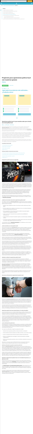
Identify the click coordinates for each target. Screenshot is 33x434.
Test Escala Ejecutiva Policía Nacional (7, 145)
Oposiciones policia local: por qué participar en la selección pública (11, 15)
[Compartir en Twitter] (3, 88)
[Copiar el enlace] (7, 88)
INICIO (2, 5)
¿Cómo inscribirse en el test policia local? (8, 12)
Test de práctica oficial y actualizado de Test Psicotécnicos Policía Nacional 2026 (13, 154)
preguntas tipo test (6, 365)
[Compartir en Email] (4, 88)
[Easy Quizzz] (16, 3)
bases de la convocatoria (7, 197)
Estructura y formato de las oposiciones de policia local (9, 14)
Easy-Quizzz (14, 361)
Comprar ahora (11, 85)
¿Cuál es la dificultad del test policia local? (9, 16)
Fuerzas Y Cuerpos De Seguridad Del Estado (9, 5)
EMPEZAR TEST (5, 85)
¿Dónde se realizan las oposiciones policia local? (8, 13)
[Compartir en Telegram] (8, 88)
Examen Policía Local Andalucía (6, 146)
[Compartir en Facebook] (2, 88)
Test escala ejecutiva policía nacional (16, 365)
